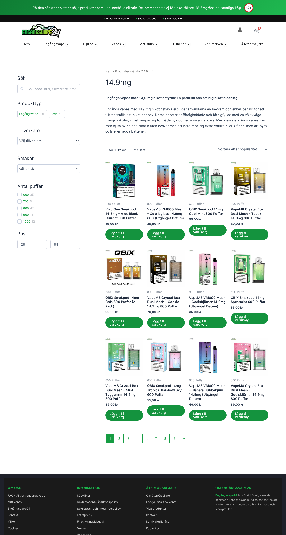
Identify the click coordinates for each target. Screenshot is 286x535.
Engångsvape (28, 114)
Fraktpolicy (84, 515)
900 (26, 215)
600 (26, 194)
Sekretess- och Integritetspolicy (99, 508)
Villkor (12, 521)
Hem (108, 71)
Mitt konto (15, 502)
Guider (81, 528)
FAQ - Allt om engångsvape (26, 495)
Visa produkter (156, 508)
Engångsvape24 (19, 508)
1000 (26, 221)
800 (26, 208)
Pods (53, 114)
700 (26, 201)
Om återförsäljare (158, 495)
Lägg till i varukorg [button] (117, 234)
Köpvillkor (83, 495)
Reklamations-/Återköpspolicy (97, 502)
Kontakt (13, 515)
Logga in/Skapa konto (161, 502)
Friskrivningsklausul (90, 521)
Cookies (13, 528)
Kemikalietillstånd (158, 521)
